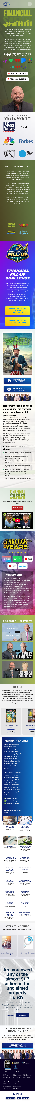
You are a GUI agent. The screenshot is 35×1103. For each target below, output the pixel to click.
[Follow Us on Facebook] (14, 1094)
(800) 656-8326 (16, 1088)
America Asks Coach (11, 726)
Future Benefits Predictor (25, 846)
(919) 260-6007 (16, 1077)
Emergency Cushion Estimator (10, 869)
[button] (30, 4)
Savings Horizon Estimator (25, 913)
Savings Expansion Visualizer (25, 827)
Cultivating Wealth (25, 902)
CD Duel (10, 846)
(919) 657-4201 (6, 1077)
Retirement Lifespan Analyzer (10, 857)
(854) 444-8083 (27, 1077)
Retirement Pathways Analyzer (10, 914)
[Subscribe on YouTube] (20, 1094)
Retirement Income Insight (25, 857)
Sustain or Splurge (25, 891)
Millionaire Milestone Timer (25, 880)
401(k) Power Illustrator (10, 826)
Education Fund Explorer (25, 868)
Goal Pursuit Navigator (10, 891)
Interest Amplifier (10, 902)
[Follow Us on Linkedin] (17, 1094)
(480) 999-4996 (6, 1088)
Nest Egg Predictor (10, 880)
